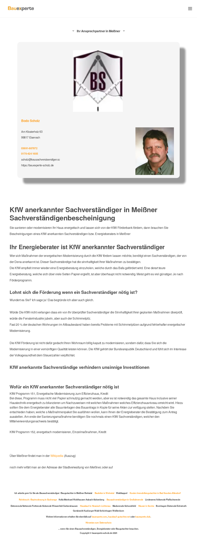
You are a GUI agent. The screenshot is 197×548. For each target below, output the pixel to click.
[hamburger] (190, 8)
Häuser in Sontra (146, 505)
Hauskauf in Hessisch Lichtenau (95, 505)
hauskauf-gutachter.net (119, 516)
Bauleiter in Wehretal (104, 492)
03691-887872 (29, 148)
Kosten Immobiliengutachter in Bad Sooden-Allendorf (155, 492)
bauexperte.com (99, 516)
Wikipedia (57, 455)
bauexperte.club (142, 516)
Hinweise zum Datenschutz (98, 522)
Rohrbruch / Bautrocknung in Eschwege (38, 499)
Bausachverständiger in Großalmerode (125, 499)
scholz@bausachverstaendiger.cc (40, 159)
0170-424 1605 (29, 153)
